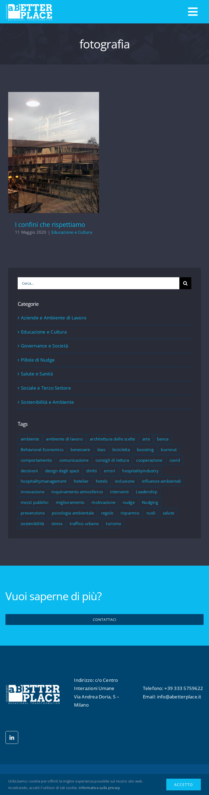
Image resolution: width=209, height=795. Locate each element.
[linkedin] (11, 737)
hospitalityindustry (140, 470)
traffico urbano (84, 523)
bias (101, 449)
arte (146, 439)
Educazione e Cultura (71, 232)
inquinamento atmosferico (77, 491)
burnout (169, 449)
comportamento (36, 460)
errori (109, 470)
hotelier (81, 481)
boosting (145, 449)
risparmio (130, 513)
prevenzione (33, 513)
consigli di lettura (112, 460)
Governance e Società (44, 346)
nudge (129, 502)
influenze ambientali (161, 481)
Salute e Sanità (37, 374)
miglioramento (70, 502)
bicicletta (121, 449)
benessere (80, 449)
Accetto (183, 784)
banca (162, 439)
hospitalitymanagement (43, 481)
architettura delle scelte (112, 439)
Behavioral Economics (42, 449)
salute (168, 513)
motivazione (103, 502)
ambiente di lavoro (64, 439)
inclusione (125, 481)
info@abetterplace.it (179, 697)
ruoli (150, 513)
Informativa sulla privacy (99, 787)
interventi (119, 491)
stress (57, 523)
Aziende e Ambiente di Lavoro (53, 318)
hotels (102, 481)
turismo (113, 523)
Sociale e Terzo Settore (46, 388)
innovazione (32, 491)
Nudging (150, 502)
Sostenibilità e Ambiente (47, 402)
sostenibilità (32, 523)
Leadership (146, 491)
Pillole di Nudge (38, 360)
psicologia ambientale (73, 513)
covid (175, 460)
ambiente (30, 439)
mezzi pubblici (35, 502)
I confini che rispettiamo (53, 148)
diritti (91, 470)
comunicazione (73, 460)
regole (107, 513)
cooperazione (149, 460)
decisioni (29, 470)
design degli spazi (62, 470)
